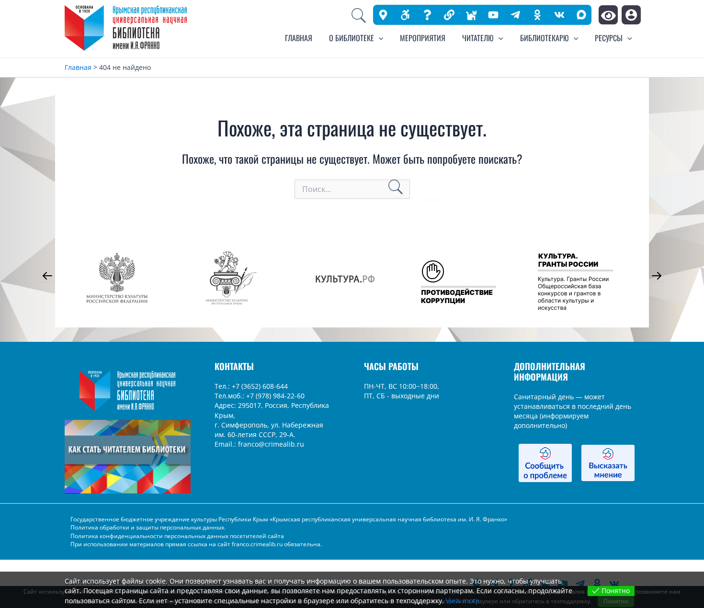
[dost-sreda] (405, 15)
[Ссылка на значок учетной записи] (631, 15)
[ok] (537, 15)
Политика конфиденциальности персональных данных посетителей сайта (177, 536)
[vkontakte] (559, 15)
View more (462, 600)
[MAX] (581, 14)
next (656, 275)
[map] (383, 15)
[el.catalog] (471, 15)
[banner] (449, 15)
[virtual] (427, 15)
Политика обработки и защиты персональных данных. (148, 527)
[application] (379, 37)
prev (47, 275)
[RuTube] (493, 15)
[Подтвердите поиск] (395, 188)
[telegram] (515, 15)
